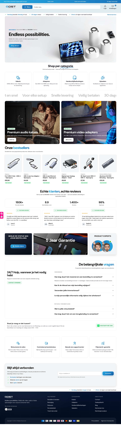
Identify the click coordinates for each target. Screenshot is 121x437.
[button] (105, 7)
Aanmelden (108, 373)
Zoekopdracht (99, 402)
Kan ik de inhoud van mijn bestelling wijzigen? (72, 285)
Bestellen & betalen (53, 399)
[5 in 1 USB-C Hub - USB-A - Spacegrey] (13, 163)
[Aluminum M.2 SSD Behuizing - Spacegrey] (108, 163)
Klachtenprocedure (101, 411)
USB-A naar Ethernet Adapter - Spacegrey (49, 177)
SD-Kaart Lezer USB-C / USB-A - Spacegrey (88, 177)
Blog (96, 405)
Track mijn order (52, 411)
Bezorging (50, 402)
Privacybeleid (95, 421)
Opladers (74, 408)
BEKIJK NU (69, 139)
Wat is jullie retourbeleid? (64, 309)
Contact (97, 399)
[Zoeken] (98, 7)
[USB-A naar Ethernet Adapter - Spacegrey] (51, 163)
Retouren (50, 405)
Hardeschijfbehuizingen (79, 405)
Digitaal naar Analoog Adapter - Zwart (68, 177)
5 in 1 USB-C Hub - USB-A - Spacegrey (13, 177)
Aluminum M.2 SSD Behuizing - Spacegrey (107, 177)
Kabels (74, 399)
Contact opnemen (14, 282)
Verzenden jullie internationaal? (66, 290)
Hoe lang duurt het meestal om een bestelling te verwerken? (78, 277)
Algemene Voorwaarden (107, 421)
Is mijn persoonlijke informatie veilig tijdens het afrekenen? (77, 296)
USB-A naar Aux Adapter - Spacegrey (32, 177)
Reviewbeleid (51, 408)
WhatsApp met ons (106, 325)
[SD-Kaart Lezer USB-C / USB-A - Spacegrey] (89, 163)
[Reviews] (22, 410)
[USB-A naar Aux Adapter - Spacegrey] (32, 163)
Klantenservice (111, 14)
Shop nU (11, 139)
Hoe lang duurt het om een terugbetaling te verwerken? (76, 314)
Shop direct (15, 46)
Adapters (74, 402)
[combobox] (66, 7)
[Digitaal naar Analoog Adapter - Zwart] (70, 163)
